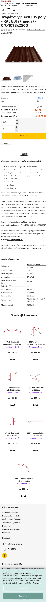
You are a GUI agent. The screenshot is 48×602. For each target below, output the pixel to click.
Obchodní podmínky (10, 512)
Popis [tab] (24, 153)
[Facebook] (4, 555)
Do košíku (24, 136)
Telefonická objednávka (11, 522)
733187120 (12, 549)
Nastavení (23, 589)
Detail (12, 359)
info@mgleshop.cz (29, 3)
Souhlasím (23, 596)
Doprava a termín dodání (11, 516)
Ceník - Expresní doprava (11, 519)
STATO (9, 33)
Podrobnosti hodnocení (36, 30)
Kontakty (5, 532)
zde (40, 583)
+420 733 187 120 (10, 3)
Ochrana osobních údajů (11, 529)
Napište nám (7, 526)
